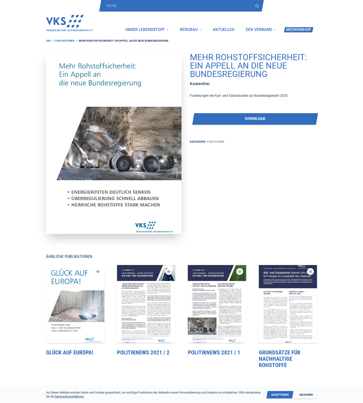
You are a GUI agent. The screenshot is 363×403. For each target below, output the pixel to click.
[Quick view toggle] (98, 271)
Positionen (215, 141)
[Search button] (257, 6)
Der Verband (259, 29)
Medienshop (298, 29)
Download (255, 119)
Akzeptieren (280, 394)
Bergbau (189, 29)
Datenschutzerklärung (69, 396)
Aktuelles (223, 29)
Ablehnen (306, 394)
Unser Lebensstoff (145, 29)
